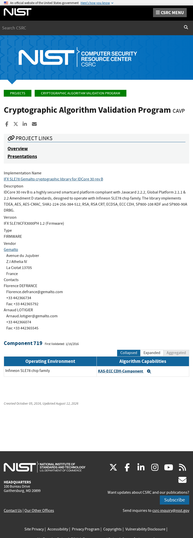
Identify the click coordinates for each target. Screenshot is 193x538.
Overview (18, 148)
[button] (149, 371)
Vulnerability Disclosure (145, 529)
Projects (17, 93)
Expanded (151, 352)
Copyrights (112, 529)
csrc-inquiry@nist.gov (170, 510)
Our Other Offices (39, 510)
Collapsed (128, 352)
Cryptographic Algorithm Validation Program (80, 93)
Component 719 (23, 343)
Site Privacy (34, 529)
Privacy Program (86, 529)
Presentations (22, 156)
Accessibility (57, 529)
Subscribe (174, 500)
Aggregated (176, 352)
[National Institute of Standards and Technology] (44, 466)
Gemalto (11, 249)
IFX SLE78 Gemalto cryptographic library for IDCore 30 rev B (53, 179)
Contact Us (13, 510)
